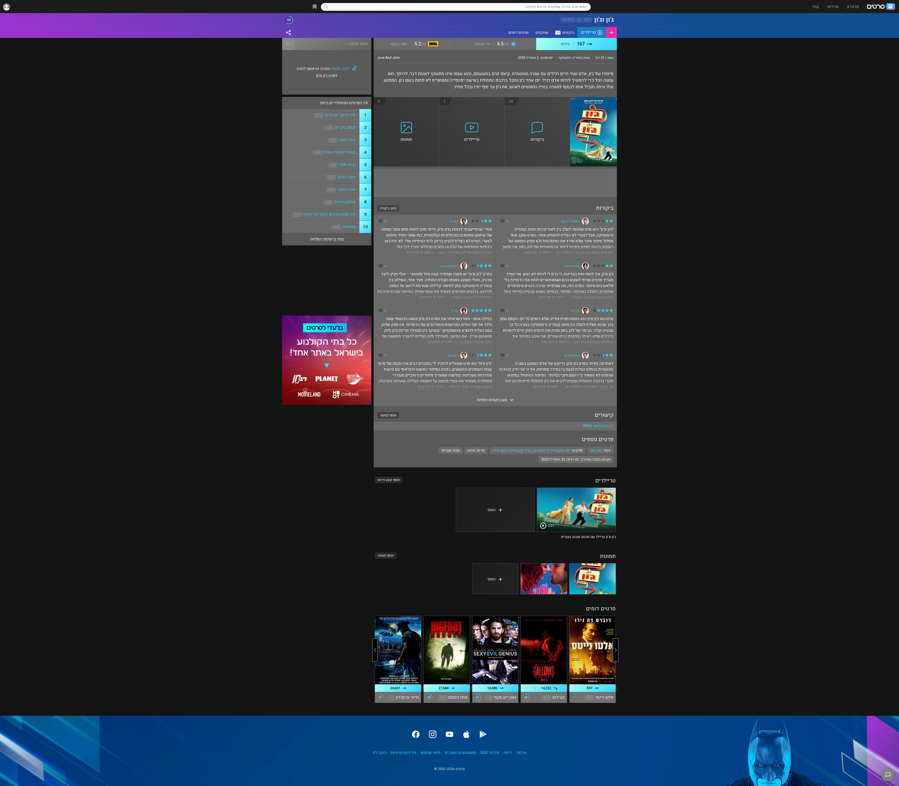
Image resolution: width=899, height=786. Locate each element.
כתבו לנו (379, 753)
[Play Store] (483, 734)
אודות (522, 753)
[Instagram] (432, 734)
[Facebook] (416, 734)
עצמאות (349, 227)
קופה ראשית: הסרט (340, 152)
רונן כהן (453, 355)
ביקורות (565, 32)
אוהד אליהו (571, 266)
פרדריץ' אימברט (545, 450)
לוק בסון (565, 450)
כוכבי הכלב (346, 177)
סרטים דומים (518, 32)
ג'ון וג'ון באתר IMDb (598, 426)
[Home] (881, 7)
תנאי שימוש (430, 753)
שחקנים (541, 32)
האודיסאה (347, 140)
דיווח (508, 753)
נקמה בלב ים (345, 127)
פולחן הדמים (345, 202)
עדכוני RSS (490, 753)
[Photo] (592, 578)
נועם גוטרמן (571, 355)
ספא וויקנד (346, 189)
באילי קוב (525, 450)
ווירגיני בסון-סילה (504, 450)
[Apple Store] (466, 734)
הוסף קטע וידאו (389, 479)
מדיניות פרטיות (403, 753)
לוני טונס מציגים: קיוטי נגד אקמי (329, 214)
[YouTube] (449, 734)
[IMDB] (432, 44)
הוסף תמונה (386, 555)
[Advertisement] (495, 183)
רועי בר (453, 221)
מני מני (574, 310)
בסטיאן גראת (449, 266)
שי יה (454, 310)
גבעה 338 (347, 165)
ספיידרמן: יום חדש (340, 115)
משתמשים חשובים (460, 753)
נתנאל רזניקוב (570, 221)
